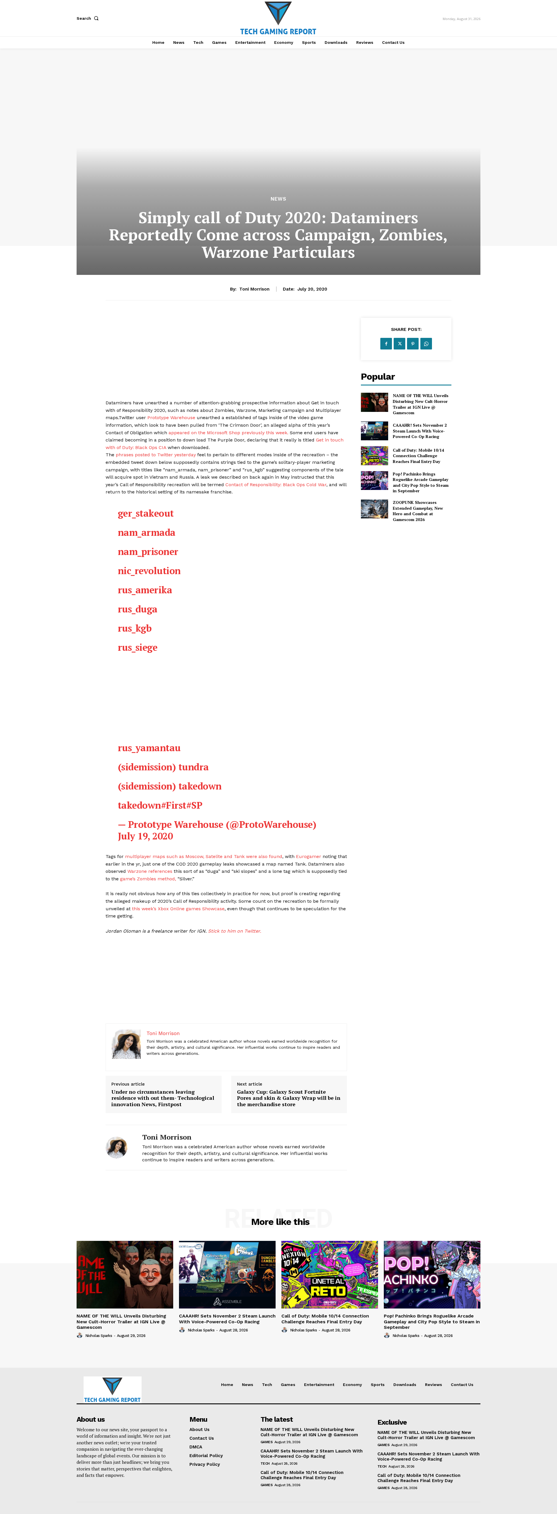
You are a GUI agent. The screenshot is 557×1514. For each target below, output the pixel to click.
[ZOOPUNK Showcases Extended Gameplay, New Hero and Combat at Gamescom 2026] (374, 509)
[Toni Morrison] (119, 1147)
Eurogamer (308, 856)
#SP (194, 805)
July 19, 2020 (145, 836)
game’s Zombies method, (148, 879)
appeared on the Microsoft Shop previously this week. (228, 432)
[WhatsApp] (426, 343)
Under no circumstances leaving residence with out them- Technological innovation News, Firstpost (162, 1098)
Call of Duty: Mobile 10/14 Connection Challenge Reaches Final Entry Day (418, 455)
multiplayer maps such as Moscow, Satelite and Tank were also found (203, 856)
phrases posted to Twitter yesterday (156, 454)
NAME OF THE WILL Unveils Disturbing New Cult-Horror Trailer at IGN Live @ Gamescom (421, 404)
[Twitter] (399, 343)
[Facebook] (386, 343)
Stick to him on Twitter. (234, 931)
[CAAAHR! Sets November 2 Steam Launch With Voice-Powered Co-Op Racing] (374, 430)
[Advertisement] (226, 358)
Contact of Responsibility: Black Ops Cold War (275, 484)
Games (267, 1442)
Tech (265, 1463)
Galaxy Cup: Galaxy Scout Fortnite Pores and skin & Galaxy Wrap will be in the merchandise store (288, 1098)
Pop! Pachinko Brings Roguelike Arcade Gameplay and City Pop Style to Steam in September (421, 482)
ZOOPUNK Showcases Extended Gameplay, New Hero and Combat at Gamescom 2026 (418, 511)
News (278, 199)
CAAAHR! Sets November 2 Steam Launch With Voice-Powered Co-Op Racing (420, 430)
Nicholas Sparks (98, 1335)
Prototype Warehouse (171, 417)
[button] (89, 18)
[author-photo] (80, 1335)
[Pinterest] (413, 343)
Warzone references (149, 871)
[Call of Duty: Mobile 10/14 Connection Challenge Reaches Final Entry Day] (374, 455)
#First (173, 805)
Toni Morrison (254, 289)
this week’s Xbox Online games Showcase (178, 908)
